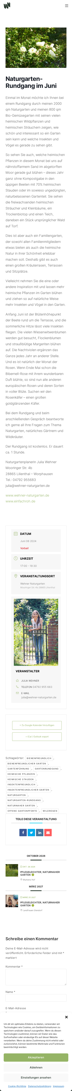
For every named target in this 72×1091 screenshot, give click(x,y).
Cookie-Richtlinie (17, 1086)
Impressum (58, 1086)
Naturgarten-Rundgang (24, 800)
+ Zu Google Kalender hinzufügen (37, 725)
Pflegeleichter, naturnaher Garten (40, 873)
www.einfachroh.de (20, 501)
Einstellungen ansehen (36, 1077)
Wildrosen (50, 811)
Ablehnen (36, 1067)
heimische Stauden (21, 779)
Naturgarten (17, 795)
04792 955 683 (42, 686)
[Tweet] (31, 832)
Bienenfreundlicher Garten (27, 763)
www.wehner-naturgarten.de (27, 495)
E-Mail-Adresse (16, 1010)
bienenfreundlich (39, 758)
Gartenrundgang (47, 768)
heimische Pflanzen (21, 774)
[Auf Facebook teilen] (23, 832)
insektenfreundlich (21, 784)
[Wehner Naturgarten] (7, 5)
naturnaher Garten (21, 805)
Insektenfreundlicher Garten (28, 790)
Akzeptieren (36, 1057)
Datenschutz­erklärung (39, 1086)
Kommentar (14, 966)
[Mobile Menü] (66, 5)
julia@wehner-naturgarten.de (38, 697)
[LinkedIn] (39, 832)
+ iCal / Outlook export (37, 736)
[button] (66, 1017)
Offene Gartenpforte (22, 811)
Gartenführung (18, 768)
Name (10, 992)
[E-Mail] (48, 832)
